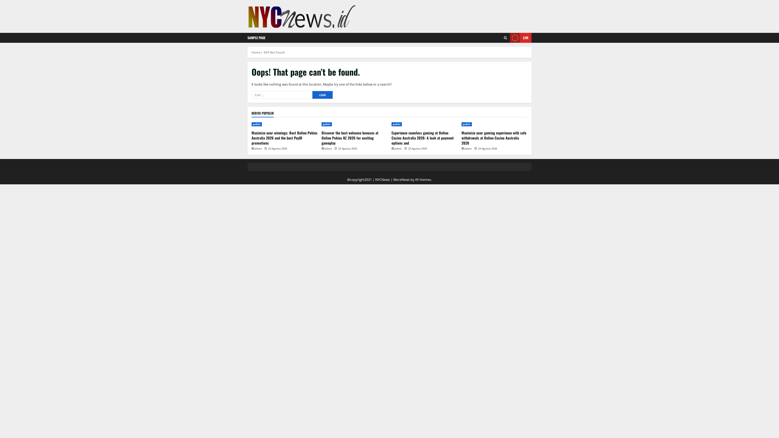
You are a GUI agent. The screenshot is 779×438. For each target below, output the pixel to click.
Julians (258, 148)
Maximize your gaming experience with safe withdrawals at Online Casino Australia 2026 (494, 138)
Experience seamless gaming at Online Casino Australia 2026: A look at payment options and (423, 138)
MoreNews (401, 179)
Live (525, 37)
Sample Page (256, 37)
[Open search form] (505, 38)
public (257, 124)
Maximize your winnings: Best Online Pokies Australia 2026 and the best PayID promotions (284, 138)
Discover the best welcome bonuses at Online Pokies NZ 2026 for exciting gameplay (350, 138)
